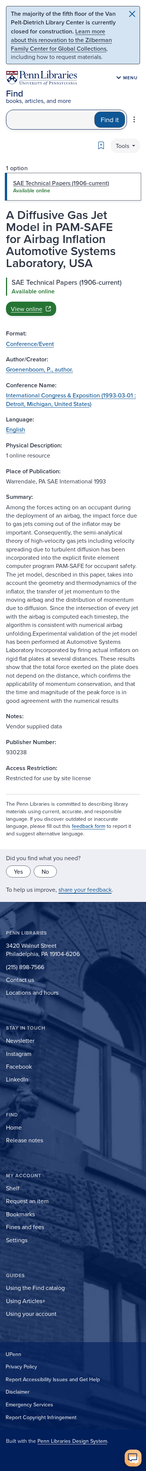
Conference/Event (30, 344)
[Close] (132, 13)
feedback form (88, 826)
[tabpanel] (73, 297)
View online (26, 309)
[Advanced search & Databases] (134, 119)
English (15, 429)
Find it (110, 119)
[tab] (73, 187)
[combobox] (50, 120)
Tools (123, 146)
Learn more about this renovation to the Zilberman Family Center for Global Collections (61, 40)
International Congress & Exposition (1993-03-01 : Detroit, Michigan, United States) (71, 399)
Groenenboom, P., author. (39, 369)
